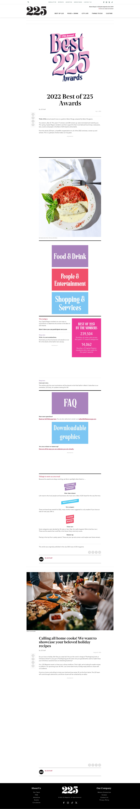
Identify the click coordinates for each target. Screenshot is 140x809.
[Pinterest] (33, 121)
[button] (35, 2)
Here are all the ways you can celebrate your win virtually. (56, 449)
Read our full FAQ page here (47, 419)
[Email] (33, 124)
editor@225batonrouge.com (87, 419)
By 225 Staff (48, 558)
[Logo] (37, 10)
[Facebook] (103, 2)
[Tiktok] (112, 2)
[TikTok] (72, 803)
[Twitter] (109, 2)
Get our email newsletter (106, 9)
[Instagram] (106, 2)
